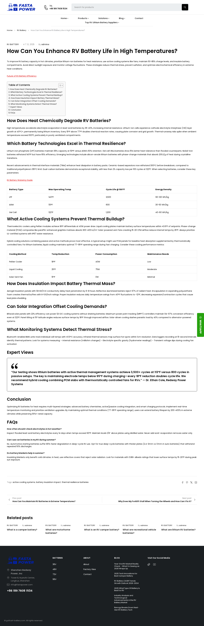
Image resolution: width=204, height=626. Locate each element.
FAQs (12, 112)
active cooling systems (24, 482)
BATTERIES (58, 558)
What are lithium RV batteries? (178, 529)
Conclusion (15, 110)
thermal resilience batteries (75, 482)
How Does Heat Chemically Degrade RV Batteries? (33, 89)
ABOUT (86, 558)
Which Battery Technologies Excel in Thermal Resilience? (36, 92)
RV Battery (21, 30)
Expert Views (16, 107)
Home (9, 30)
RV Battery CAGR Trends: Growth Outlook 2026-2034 (126, 582)
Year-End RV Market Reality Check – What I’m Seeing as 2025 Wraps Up (126, 566)
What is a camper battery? (22, 529)
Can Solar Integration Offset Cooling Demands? (33, 101)
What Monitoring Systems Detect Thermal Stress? (34, 104)
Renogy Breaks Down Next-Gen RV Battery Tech (126, 608)
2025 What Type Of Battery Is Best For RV (127, 589)
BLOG (117, 558)
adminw (45, 44)
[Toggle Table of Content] (59, 85)
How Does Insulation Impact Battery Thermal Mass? (35, 98)
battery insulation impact (48, 482)
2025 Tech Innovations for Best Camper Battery (125, 574)
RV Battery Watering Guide (20, 180)
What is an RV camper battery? (101, 529)
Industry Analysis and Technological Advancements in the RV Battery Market (125, 599)
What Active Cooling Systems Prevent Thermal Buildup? (37, 95)
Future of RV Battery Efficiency (21, 76)
